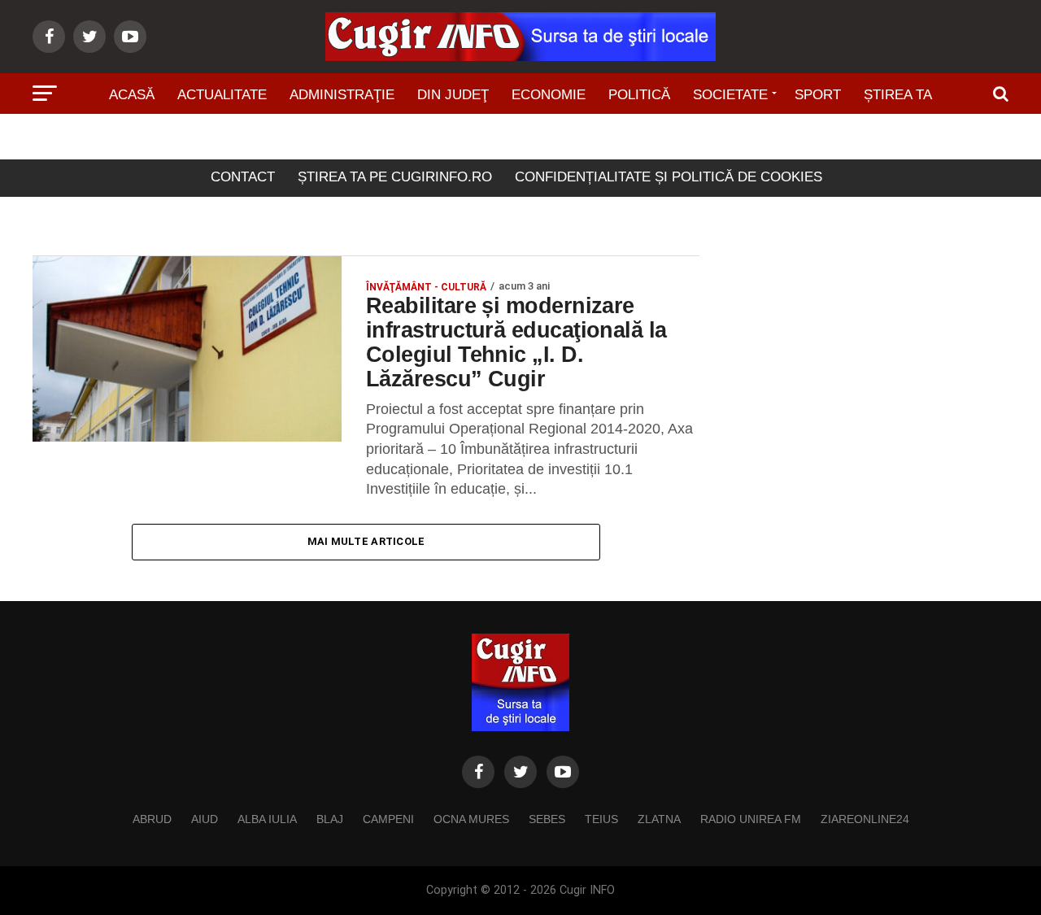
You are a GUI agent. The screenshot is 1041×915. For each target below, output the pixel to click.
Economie (549, 94)
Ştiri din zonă (520, 140)
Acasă (132, 94)
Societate (730, 94)
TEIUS (601, 819)
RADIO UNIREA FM (750, 819)
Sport (818, 94)
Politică (639, 94)
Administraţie (342, 94)
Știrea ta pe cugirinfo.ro (395, 177)
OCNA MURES (471, 819)
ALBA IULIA (267, 819)
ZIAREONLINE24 (865, 819)
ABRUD (152, 819)
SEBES (547, 819)
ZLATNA (659, 819)
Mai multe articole (366, 541)
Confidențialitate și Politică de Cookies (668, 177)
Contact (243, 177)
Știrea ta (898, 94)
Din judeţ (453, 94)
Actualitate (222, 94)
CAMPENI (388, 819)
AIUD (204, 819)
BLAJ (329, 819)
